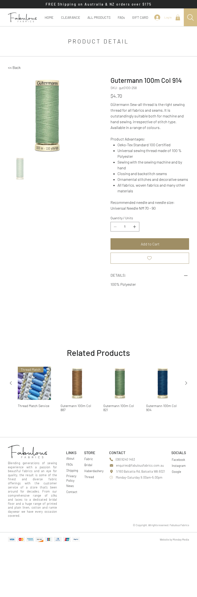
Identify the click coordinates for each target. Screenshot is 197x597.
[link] (177, 17)
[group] (98, 390)
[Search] (190, 17)
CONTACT (117, 452)
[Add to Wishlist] (150, 258)
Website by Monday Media (174, 539)
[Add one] (134, 226)
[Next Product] (186, 383)
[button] (99, 17)
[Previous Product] (11, 383)
